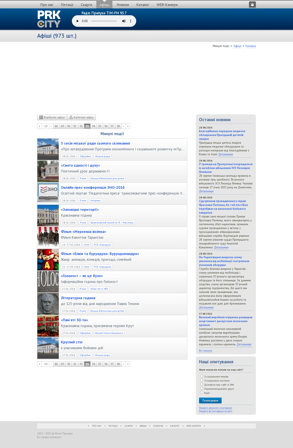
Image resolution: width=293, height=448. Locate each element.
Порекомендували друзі (219, 388)
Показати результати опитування (215, 407)
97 (112, 126)
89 (62, 126)
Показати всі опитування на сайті (215, 411)
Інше (207, 392)
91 (74, 126)
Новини (123, 4)
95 (99, 126)
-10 (45, 126)
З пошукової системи (217, 380)
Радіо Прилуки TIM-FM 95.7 (104, 13)
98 (118, 126)
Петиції (67, 4)
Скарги (86, 4)
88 (56, 126)
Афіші (237, 46)
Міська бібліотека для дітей (107, 178)
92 (81, 126)
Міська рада (102, 156)
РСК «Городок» (102, 244)
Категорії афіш (84, 117)
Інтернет (96, 200)
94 (93, 126)
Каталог (142, 4)
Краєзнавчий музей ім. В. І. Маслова (112, 222)
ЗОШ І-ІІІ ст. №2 (99, 288)
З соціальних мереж (216, 376)
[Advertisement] (146, 82)
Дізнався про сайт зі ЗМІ (219, 384)
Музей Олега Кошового (109, 333)
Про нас (46, 4)
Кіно (86, 244)
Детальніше (225, 154)
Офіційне (85, 156)
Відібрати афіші (54, 117)
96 (105, 126)
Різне (83, 178)
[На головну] (49, 19)
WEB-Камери (167, 4)
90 (68, 126)
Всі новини (205, 350)
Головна (251, 46)
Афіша (104, 4)
